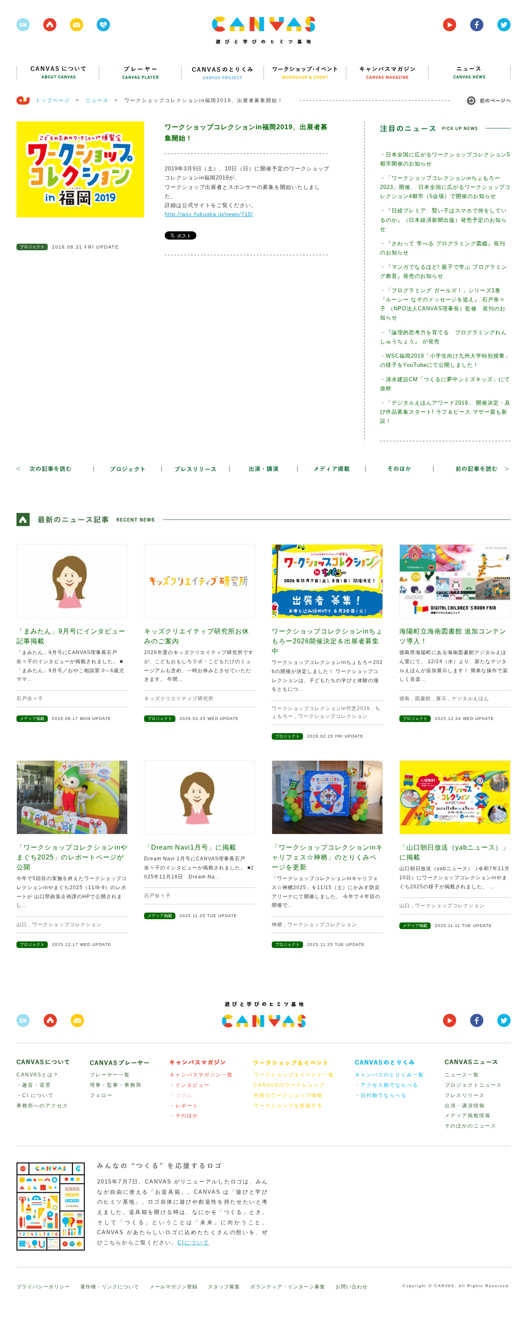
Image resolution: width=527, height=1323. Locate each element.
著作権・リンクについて (109, 1287)
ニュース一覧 (462, 1075)
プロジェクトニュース (473, 1085)
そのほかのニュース (471, 1126)
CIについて (193, 1242)
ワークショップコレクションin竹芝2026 (321, 708)
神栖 (277, 924)
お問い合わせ (352, 1287)
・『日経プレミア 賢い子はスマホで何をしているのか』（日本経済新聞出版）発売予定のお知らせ (443, 219)
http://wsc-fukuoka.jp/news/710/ (209, 214)
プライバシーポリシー (43, 1287)
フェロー (101, 1095)
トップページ (52, 100)
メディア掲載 (32, 718)
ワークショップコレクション (333, 716)
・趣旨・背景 (33, 1085)
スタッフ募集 (224, 1287)
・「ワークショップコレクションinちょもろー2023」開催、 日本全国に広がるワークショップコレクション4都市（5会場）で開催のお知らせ (445, 187)
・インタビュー (190, 1085)
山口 (21, 924)
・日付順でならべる (381, 1095)
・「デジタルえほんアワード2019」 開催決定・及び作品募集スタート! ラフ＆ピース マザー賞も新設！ (445, 412)
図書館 (423, 698)
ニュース (97, 100)
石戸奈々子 (29, 698)
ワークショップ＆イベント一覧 (294, 1075)
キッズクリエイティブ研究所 (179, 698)
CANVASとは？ (37, 1075)
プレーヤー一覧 (110, 1075)
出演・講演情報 (465, 1106)
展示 (441, 698)
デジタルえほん (470, 698)
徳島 (404, 698)
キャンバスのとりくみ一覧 (389, 1075)
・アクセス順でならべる (386, 1085)
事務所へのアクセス (42, 1106)
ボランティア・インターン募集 (287, 1287)
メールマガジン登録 (173, 1287)
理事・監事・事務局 (116, 1085)
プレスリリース (465, 1095)
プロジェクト (32, 247)
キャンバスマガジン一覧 (201, 1075)
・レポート (184, 1106)
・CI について (35, 1095)
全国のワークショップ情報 (288, 1095)
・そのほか (184, 1115)
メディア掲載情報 (468, 1115)
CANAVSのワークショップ (289, 1085)
